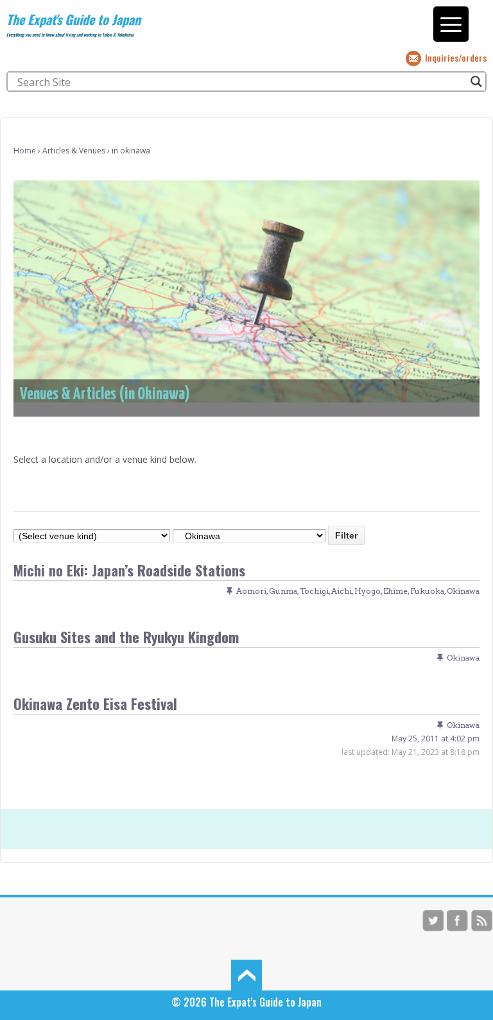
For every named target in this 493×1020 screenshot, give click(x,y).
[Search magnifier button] (476, 82)
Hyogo (367, 591)
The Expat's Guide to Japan (73, 19)
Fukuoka (427, 591)
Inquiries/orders (456, 57)
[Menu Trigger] (451, 24)
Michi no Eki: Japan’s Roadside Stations (129, 569)
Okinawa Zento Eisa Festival (95, 703)
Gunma (283, 591)
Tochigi (314, 591)
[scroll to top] (246, 974)
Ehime (395, 591)
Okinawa (463, 591)
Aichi (341, 591)
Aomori (251, 591)
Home (24, 150)
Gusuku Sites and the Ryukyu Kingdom (126, 636)
